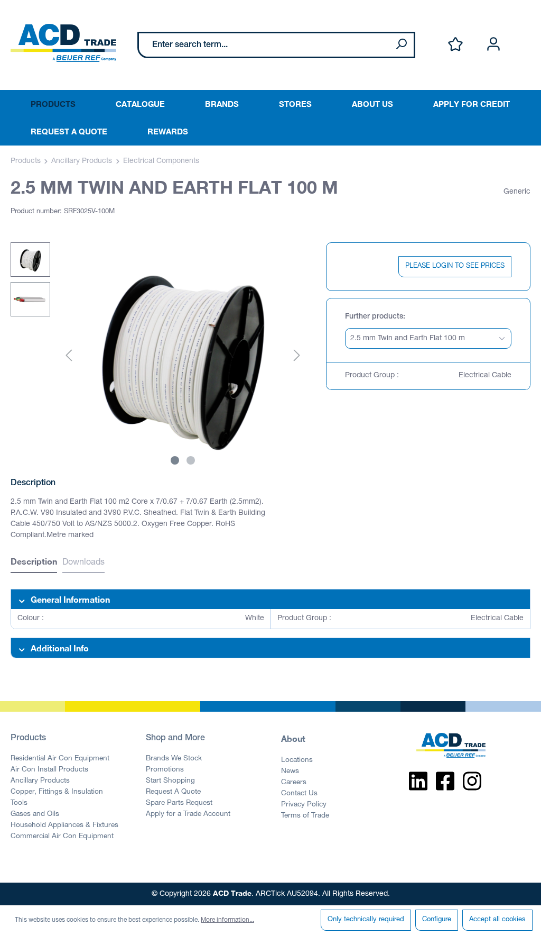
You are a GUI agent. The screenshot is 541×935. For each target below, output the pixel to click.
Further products (374, 317)
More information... (227, 920)
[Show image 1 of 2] (175, 460)
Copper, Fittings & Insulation (57, 792)
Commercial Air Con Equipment (62, 836)
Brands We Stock (174, 758)
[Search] (401, 45)
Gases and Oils (35, 814)
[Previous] (69, 356)
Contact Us (299, 793)
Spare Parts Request (179, 803)
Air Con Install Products (49, 770)
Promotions (165, 770)
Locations (297, 760)
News (290, 771)
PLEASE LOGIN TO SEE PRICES (455, 266)
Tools (19, 803)
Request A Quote (173, 792)
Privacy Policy (304, 805)
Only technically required (366, 919)
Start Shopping (170, 781)
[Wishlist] (455, 44)
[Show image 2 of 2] (190, 460)
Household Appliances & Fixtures (64, 825)
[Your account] (493, 44)
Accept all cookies (497, 919)
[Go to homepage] (63, 43)
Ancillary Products (40, 781)
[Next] (297, 356)
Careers (293, 782)
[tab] (34, 562)
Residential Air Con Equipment (60, 758)
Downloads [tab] (83, 563)
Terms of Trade (305, 816)
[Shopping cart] (524, 33)
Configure (436, 919)
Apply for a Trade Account (188, 814)
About (293, 738)
